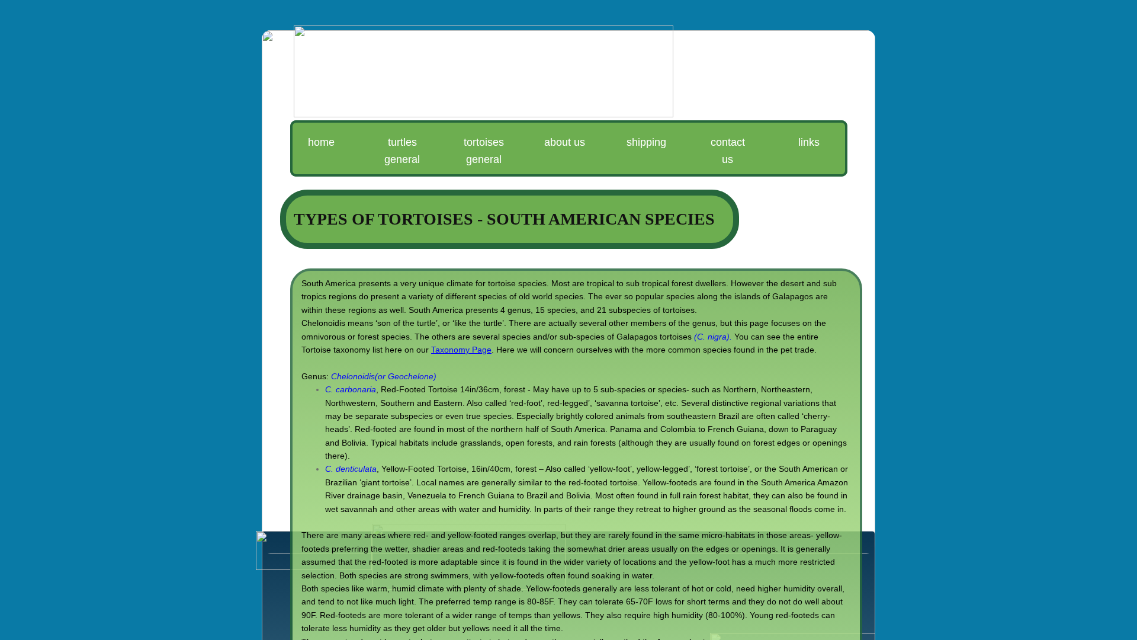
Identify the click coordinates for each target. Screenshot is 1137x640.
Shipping (646, 142)
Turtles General (402, 150)
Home (321, 142)
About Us (564, 142)
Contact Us (728, 150)
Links (809, 142)
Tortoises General (484, 150)
